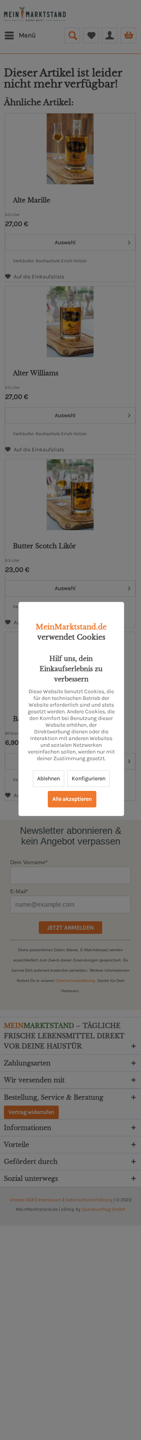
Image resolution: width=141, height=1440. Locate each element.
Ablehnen (48, 778)
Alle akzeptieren (72, 799)
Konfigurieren (88, 778)
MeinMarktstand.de (71, 627)
